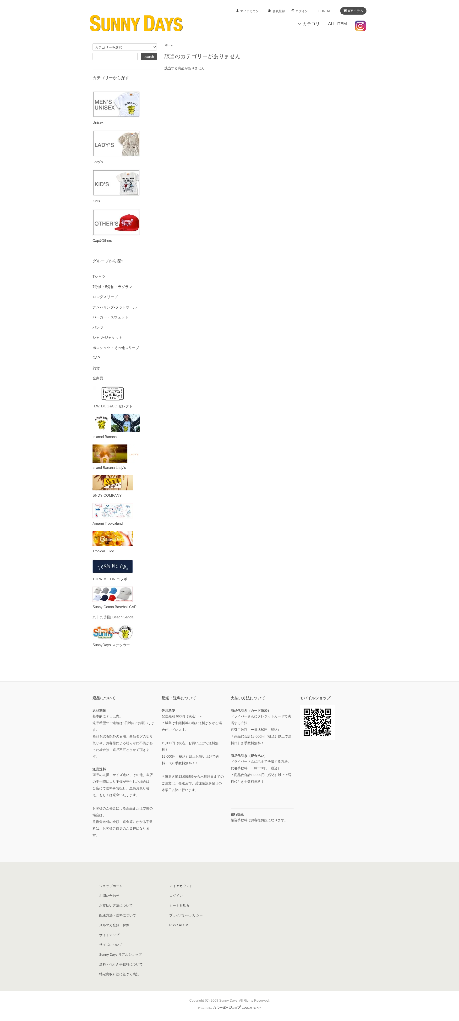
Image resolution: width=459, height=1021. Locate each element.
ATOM (183, 925)
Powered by (205, 1008)
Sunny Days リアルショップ (120, 954)
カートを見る (179, 905)
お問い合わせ (109, 896)
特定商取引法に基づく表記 (119, 974)
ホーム (169, 45)
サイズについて (111, 945)
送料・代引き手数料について (121, 964)
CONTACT (325, 11)
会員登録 (279, 11)
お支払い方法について (116, 905)
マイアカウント (251, 11)
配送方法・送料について (117, 915)
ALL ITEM (337, 23)
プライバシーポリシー (186, 915)
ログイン (301, 11)
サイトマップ (109, 935)
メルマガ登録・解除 (114, 925)
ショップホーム (111, 886)
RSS (172, 925)
